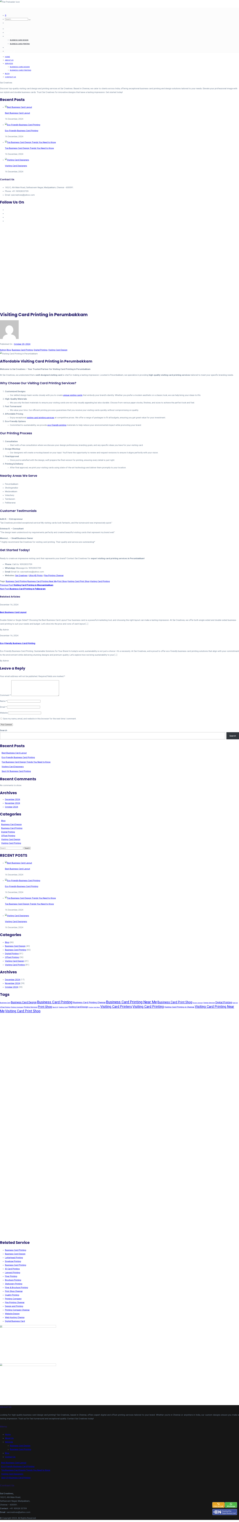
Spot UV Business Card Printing (16, 771)
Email (3, 707)
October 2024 (11, 807)
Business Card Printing (20, 44)
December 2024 (12, 799)
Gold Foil (235, 1003)
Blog (7, 47)
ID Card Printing (12, 1269)
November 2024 (12, 803)
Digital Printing (40, 350)
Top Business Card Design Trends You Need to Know (26, 762)
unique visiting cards (72, 395)
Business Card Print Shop (174, 1002)
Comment (5, 695)
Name (3, 701)
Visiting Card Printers (116, 1007)
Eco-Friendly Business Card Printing (17, 643)
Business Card (5, 1003)
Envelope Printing (13, 1261)
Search (3, 730)
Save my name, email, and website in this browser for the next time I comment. (39, 718)
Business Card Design (19, 40)
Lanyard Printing (12, 1272)
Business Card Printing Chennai (89, 1002)
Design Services (209, 1003)
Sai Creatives (21, 575)
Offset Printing (8, 835)
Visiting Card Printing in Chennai (179, 1007)
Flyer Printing (11, 1276)
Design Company (198, 1003)
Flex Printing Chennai (53, 575)
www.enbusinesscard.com (227, 1518)
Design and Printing (14, 1306)
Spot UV (55, 1007)
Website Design (12, 1313)
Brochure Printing (13, 1280)
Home (7, 29)
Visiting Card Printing (100, 581)
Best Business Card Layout (13, 612)
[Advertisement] (119, 291)
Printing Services (30, 1007)
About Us (9, 33)
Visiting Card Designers (13, 766)
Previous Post (26, 585)
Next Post (23, 589)
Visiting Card (63, 1007)
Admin (3, 350)
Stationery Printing (13, 1283)
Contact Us (10, 51)
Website (4, 713)
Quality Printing (12, 1295)
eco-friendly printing (56, 425)
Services (9, 36)
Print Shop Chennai (14, 1291)
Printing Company (17, 1007)
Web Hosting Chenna (14, 1317)
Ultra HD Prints (36, 575)
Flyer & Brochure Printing (16, 1287)
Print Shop (62, 581)
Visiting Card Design (57, 350)
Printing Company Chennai (17, 1310)
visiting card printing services (40, 417)
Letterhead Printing (14, 1257)
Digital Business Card (15, 1321)
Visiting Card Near (94, 1007)
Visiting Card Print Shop (78, 581)
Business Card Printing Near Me (42, 581)
